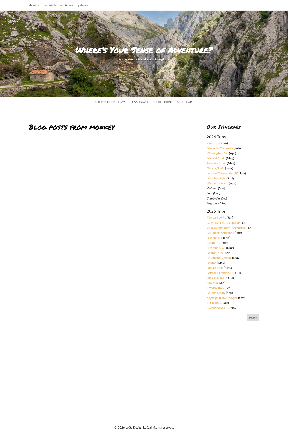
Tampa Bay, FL (216, 217)
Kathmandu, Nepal (219, 257)
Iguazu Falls (215, 237)
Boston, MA (215, 253)
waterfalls (50, 5)
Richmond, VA (216, 247)
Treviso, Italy (215, 288)
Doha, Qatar (215, 267)
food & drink (163, 102)
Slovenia (212, 282)
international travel (111, 102)
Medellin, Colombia (220, 148)
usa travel (140, 102)
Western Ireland (217, 183)
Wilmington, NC (217, 153)
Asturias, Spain (216, 163)
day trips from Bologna (222, 298)
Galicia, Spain (216, 168)
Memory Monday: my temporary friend (63, 380)
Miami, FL (213, 242)
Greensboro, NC (218, 308)
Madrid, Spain (216, 158)
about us (34, 5)
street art (185, 102)
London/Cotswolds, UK (222, 173)
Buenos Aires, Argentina (223, 222)
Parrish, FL (214, 143)
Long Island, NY (217, 178)
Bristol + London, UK (221, 272)
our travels (66, 5)
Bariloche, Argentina (220, 232)
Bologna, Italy (216, 292)
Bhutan (211, 262)
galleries (83, 5)
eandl (35, 253)
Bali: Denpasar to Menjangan (55, 249)
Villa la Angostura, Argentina (226, 227)
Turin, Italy (214, 302)
